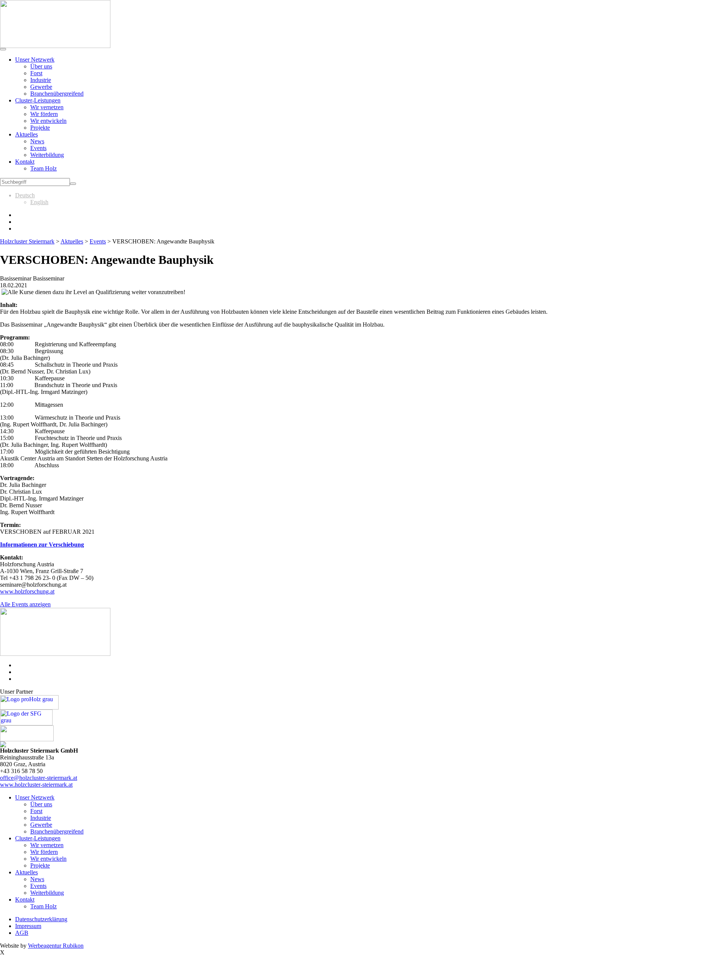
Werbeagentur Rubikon (56, 945)
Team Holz (43, 168)
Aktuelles (26, 134)
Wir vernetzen (47, 107)
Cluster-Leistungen (37, 100)
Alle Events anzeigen (25, 604)
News (37, 141)
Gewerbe (41, 87)
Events (38, 148)
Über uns (41, 66)
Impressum (28, 926)
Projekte (40, 127)
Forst (36, 73)
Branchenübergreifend (57, 93)
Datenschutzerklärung (41, 919)
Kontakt (24, 161)
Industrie (40, 80)
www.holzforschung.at (27, 591)
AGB (21, 933)
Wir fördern (44, 114)
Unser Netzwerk (34, 59)
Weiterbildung (47, 155)
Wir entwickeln (48, 121)
